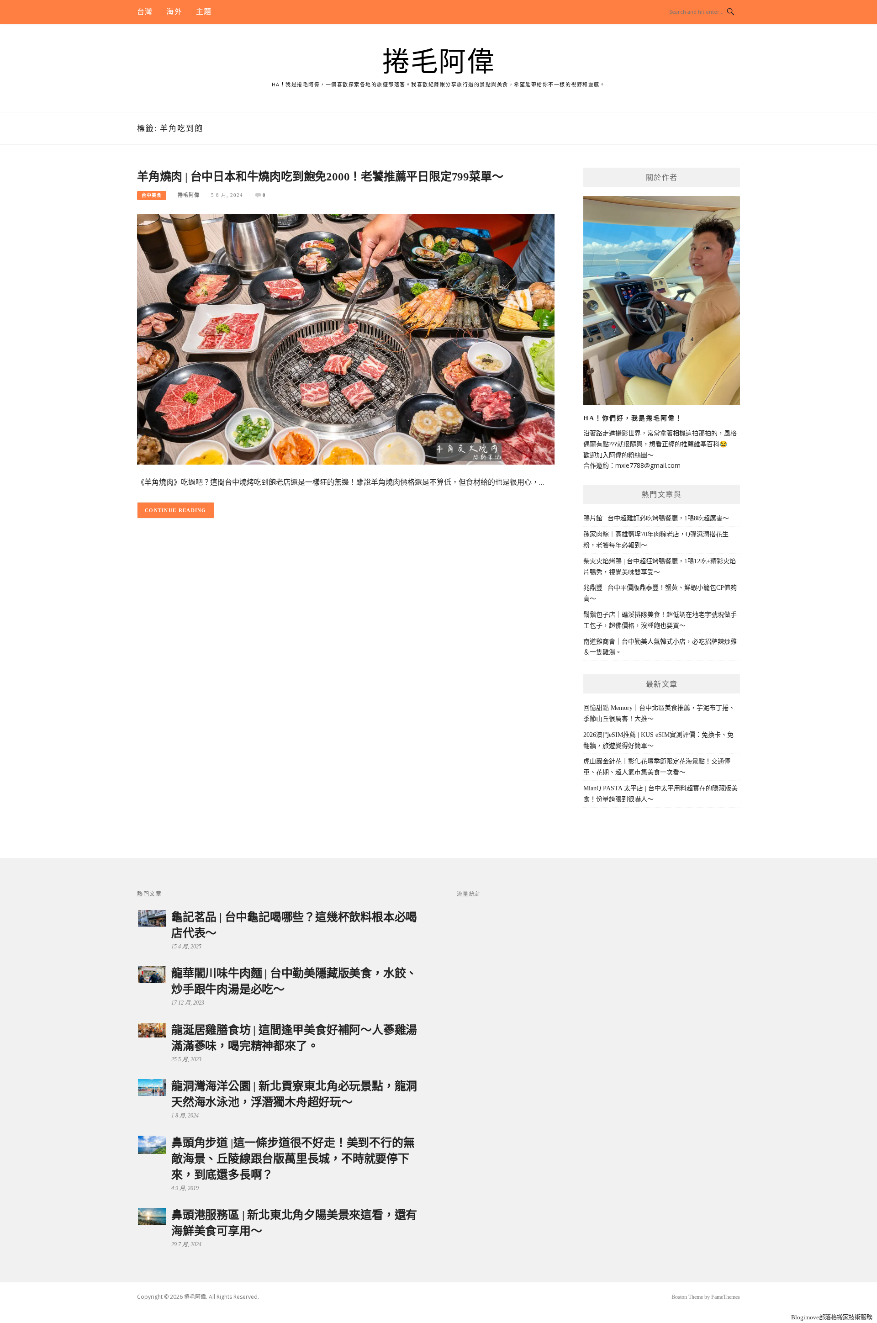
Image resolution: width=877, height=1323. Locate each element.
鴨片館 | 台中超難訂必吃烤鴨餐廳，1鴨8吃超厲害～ (656, 518)
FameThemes (725, 1297)
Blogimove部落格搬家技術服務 (831, 1317)
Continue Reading (175, 510)
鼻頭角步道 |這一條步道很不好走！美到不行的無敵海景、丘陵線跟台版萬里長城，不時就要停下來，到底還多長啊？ (292, 1159)
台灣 (145, 12)
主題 (203, 12)
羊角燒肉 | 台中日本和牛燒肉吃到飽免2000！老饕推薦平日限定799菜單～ (320, 176)
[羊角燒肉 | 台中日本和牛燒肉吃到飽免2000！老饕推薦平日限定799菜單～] (346, 338)
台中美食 (152, 195)
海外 (174, 12)
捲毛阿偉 (438, 62)
